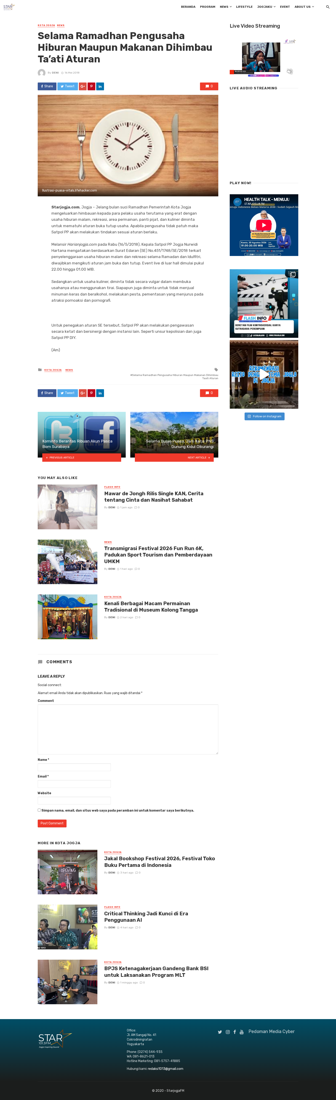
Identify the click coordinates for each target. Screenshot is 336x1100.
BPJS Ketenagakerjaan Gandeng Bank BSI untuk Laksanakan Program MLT (156, 972)
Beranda (188, 6)
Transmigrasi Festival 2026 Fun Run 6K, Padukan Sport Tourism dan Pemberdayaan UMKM (158, 555)
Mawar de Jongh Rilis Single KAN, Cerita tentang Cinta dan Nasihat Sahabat (153, 497)
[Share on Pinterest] (91, 86)
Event (285, 6)
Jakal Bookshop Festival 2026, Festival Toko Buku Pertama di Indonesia (159, 862)
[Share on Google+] (83, 86)
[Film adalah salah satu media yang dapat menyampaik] (264, 303)
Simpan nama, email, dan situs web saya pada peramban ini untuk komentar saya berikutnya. (117, 810)
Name (43, 760)
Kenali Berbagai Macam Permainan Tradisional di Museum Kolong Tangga (151, 607)
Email (43, 776)
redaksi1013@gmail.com (165, 1069)
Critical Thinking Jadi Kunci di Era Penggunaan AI (146, 917)
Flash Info (112, 487)
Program (207, 6)
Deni (55, 72)
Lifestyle (244, 6)
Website (44, 793)
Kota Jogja (46, 25)
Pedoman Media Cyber (271, 1031)
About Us (303, 6)
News (224, 6)
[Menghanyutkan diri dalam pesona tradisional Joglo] (264, 374)
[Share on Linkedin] (100, 86)
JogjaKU (264, 6)
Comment (46, 701)
